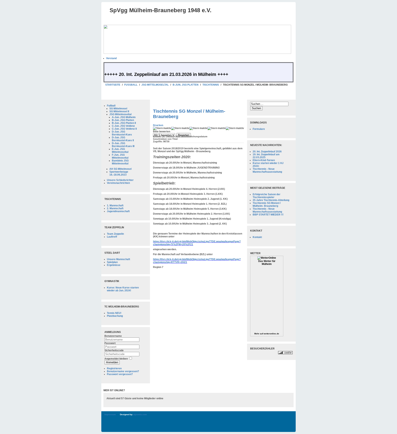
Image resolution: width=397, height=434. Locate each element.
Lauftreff (112, 236)
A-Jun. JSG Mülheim (124, 117)
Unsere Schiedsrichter (120, 180)
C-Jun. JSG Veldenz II (124, 128)
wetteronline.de (271, 333)
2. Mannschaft (115, 208)
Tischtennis (210, 84)
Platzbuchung (115, 315)
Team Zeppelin (115, 233)
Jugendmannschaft (118, 211)
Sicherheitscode (114, 350)
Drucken (158, 125)
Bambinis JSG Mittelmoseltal (120, 162)
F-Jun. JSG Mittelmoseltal (120, 156)
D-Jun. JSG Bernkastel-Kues (122, 133)
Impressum (110, 414)
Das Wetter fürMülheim (266, 262)
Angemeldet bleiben (116, 358)
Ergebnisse (113, 265)
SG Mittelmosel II (119, 111)
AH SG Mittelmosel (120, 168)
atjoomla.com (140, 414)
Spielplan (112, 262)
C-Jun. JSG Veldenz (123, 125)
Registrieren (114, 368)
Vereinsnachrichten (118, 183)
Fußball (131, 84)
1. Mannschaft (115, 205)
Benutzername (113, 336)
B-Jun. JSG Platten (185, 84)
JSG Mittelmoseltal (155, 84)
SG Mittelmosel (118, 108)
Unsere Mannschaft (118, 259)
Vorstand (111, 58)
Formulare (259, 129)
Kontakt (257, 237)
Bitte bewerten (161, 131)
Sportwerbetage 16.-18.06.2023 (118, 173)
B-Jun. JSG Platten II (124, 123)
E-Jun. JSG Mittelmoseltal (120, 150)
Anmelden (112, 362)
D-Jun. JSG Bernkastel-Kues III (123, 145)
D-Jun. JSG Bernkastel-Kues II (123, 139)
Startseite (112, 84)
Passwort (110, 343)
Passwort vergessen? (120, 374)
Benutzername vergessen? (123, 371)
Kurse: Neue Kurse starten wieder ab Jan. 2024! (123, 289)
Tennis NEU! (114, 313)
